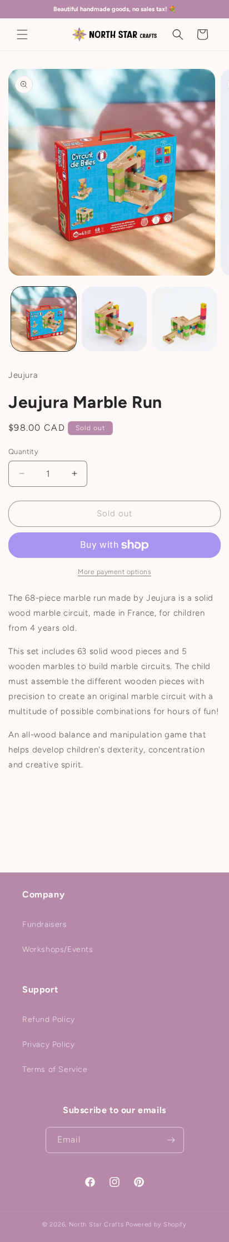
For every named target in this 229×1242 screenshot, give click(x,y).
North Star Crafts (96, 1224)
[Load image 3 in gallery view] (184, 319)
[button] (22, 34)
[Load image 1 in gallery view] (43, 319)
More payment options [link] (114, 572)
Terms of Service (55, 1069)
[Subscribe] (171, 1140)
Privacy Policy (48, 1044)
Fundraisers (44, 924)
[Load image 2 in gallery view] (114, 319)
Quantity (23, 451)
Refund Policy (48, 1019)
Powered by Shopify (156, 1224)
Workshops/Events (57, 949)
